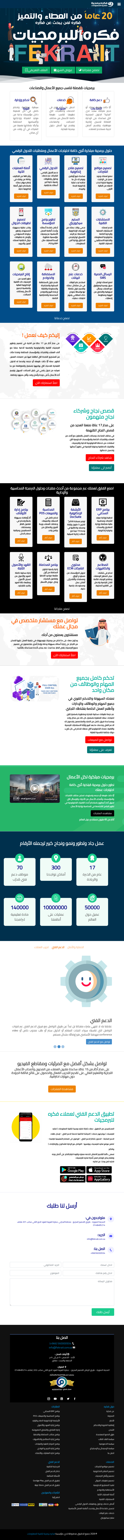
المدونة (111, 1416)
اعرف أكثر (103, 537)
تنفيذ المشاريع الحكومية (103, 1485)
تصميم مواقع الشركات (104, 1466)
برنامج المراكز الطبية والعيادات (47, 1444)
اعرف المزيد (103, 196)
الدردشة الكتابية (53, 1466)
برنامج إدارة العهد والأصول (48, 1425)
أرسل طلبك (103, 1312)
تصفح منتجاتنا (90, 70)
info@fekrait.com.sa (60, 1347)
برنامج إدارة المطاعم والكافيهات (46, 1439)
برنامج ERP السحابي (51, 1411)
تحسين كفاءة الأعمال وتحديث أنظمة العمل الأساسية (91, 1508)
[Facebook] (74, 1399)
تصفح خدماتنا (62, 318)
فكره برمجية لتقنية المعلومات (41, 1534)
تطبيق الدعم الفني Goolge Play (46, 1480)
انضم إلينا (56, 1497)
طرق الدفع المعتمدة (105, 1434)
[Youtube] (55, 1399)
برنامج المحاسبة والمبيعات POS (46, 1416)
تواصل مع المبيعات (100, 739)
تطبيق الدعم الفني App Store (47, 1485)
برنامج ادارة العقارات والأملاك (47, 1453)
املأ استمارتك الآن (46, 383)
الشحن (111, 1430)
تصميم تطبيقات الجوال (104, 1480)
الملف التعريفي (37, 70)
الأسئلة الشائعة (53, 1476)
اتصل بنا (111, 1453)
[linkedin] (61, 1399)
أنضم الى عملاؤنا (101, 467)
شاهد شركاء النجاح (100, 457)
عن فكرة (110, 1411)
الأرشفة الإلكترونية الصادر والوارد (46, 1420)
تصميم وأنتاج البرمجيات (104, 1476)
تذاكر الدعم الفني (52, 1471)
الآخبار (111, 1420)
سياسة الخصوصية (106, 1444)
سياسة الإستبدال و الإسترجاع (102, 1448)
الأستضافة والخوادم (105, 1490)
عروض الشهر (64, 70)
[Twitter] (68, 1399)
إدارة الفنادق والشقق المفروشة (46, 1430)
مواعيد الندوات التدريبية (99, 1041)
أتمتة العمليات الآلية (105, 1494)
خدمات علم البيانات (106, 1513)
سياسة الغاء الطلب (106, 1439)
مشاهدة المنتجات (62, 1089)
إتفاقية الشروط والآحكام (104, 1425)
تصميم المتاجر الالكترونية (103, 1471)
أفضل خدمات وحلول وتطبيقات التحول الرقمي (94, 1504)
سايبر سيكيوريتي (107, 1518)
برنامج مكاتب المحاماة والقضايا (46, 1434)
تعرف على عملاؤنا (101, 749)
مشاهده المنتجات (102, 813)
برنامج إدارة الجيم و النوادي (48, 1448)
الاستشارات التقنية (106, 1499)
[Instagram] (48, 1399)
